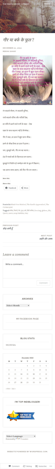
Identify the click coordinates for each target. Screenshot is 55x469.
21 (21, 378)
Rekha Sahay (9, 51)
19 (9, 378)
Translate (24, 439)
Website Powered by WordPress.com (27, 452)
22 (27, 378)
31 (40, 382)
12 (9, 374)
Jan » (13, 389)
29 (27, 382)
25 (46, 378)
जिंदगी (16, 210)
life (49, 210)
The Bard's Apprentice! (36, 204)
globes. (44, 210)
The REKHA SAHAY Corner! (16, 4)
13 (15, 374)
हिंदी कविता (30, 210)
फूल (22, 210)
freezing (37, 210)
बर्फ (25, 210)
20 (15, 378)
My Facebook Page (27, 319)
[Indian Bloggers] (21, 421)
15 (27, 374)
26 (9, 382)
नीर (19, 210)
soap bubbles (19, 213)
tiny (26, 213)
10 (40, 370)
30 (34, 382)
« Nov (8, 389)
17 (40, 374)
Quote (5, 213)
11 (46, 370)
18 (46, 374)
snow (11, 213)
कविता (11, 210)
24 (40, 378)
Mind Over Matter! (18, 204)
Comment (43, 283)
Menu (47, 4)
